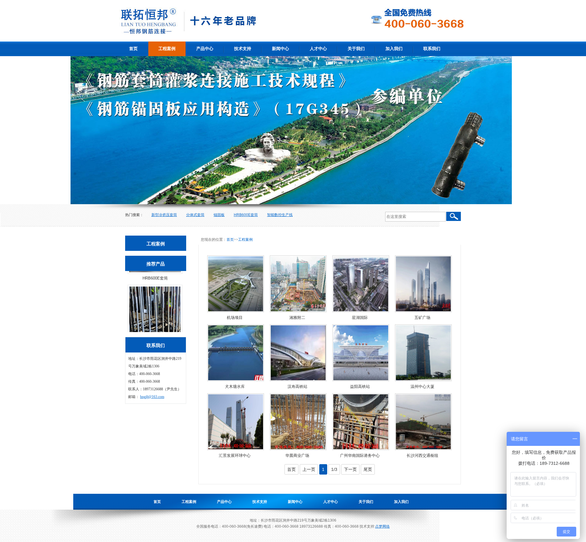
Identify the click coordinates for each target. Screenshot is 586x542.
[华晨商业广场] (298, 421)
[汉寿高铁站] (298, 352)
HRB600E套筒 (246, 215)
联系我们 (431, 48)
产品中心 (204, 48)
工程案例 (166, 48)
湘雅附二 (297, 317)
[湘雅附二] (298, 283)
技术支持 (242, 48)
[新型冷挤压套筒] (155, 296)
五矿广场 (422, 317)
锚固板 (219, 215)
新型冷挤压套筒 (164, 215)
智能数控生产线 (280, 215)
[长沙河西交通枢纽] (423, 421)
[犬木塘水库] (235, 352)
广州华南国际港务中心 (360, 455)
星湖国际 (360, 317)
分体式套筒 (195, 215)
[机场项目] (235, 283)
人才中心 (318, 48)
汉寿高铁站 (297, 386)
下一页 (350, 469)
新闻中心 (280, 48)
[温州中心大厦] (423, 352)
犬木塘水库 (235, 386)
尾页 (368, 469)
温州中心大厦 (422, 386)
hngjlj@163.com (152, 397)
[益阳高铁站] (360, 352)
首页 (133, 48)
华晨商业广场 (297, 455)
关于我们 (356, 48)
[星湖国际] (360, 283)
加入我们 (394, 48)
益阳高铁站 (360, 386)
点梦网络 (382, 526)
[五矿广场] (423, 283)
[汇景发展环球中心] (235, 421)
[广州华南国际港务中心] (360, 421)
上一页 (308, 469)
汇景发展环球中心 (235, 455)
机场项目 (235, 317)
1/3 (334, 469)
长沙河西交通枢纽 (422, 455)
